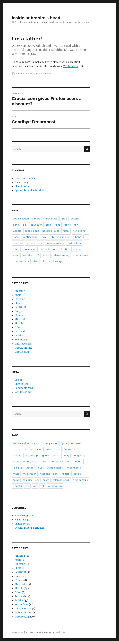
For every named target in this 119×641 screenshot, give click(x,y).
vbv (27, 261)
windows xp (55, 261)
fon (76, 224)
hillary (66, 230)
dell (25, 224)
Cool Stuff (20, 307)
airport (36, 218)
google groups (50, 230)
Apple (64, 218)
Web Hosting (22, 351)
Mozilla (19, 323)
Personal (47, 73)
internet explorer (60, 237)
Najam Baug (22, 182)
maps (16, 249)
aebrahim (20, 73)
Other (18, 327)
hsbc (16, 237)
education (36, 224)
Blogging (20, 299)
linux (40, 243)
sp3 (37, 255)
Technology (21, 339)
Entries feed (21, 383)
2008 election (21, 218)
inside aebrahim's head (36, 17)
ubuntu (17, 261)
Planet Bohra (22, 186)
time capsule (80, 255)
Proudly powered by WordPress (50, 632)
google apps (32, 230)
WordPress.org (23, 391)
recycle (77, 249)
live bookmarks (55, 243)
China (18, 303)
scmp (16, 255)
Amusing (20, 290)
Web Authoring (23, 347)
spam (46, 255)
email (49, 224)
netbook (45, 249)
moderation (29, 249)
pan (55, 249)
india (44, 237)
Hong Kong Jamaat (26, 178)
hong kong (79, 230)
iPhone (77, 237)
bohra (16, 224)
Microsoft (20, 319)
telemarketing (61, 255)
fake (57, 224)
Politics (65, 249)
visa (35, 261)
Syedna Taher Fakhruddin (30, 190)
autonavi (76, 218)
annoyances (50, 218)
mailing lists (74, 243)
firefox (67, 224)
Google (17, 230)
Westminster (70, 66)
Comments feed (24, 387)
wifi (42, 261)
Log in (18, 379)
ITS (86, 237)
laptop (30, 243)
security (27, 255)
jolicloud (18, 243)
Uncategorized (23, 343)
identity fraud (30, 237)
